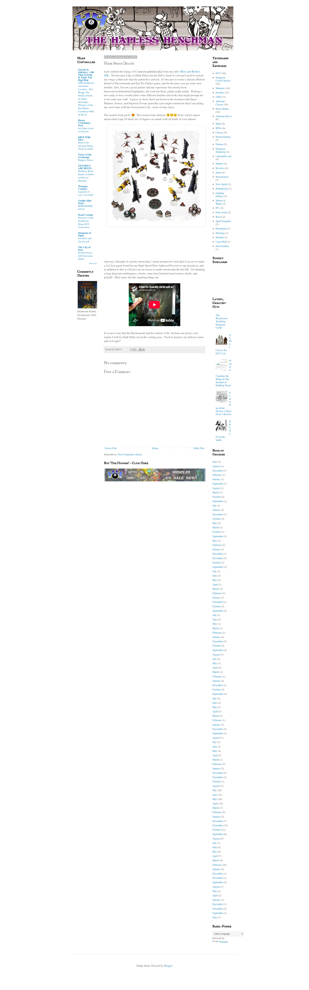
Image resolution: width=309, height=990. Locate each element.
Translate (223, 941)
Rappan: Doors (85, 159)
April (215, 584)
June (214, 461)
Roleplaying (222, 188)
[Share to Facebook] (140, 349)
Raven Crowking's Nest (84, 122)
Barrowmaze (222, 176)
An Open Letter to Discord (86, 129)
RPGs (219, 128)
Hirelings (220, 233)
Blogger (168, 965)
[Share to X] (137, 349)
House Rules (222, 108)
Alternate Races (224, 116)
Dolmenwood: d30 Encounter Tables (85, 256)
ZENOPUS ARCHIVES (85, 167)
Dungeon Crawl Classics (223, 79)
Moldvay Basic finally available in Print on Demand (86, 175)
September (217, 483)
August (216, 488)
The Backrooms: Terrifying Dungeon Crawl (222, 321)
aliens (218, 172)
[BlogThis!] (134, 349)
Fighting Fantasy (220, 194)
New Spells (221, 184)
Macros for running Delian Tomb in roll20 (85, 145)
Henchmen (221, 228)
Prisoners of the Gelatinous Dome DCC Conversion (86, 222)
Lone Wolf (221, 241)
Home (155, 448)
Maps (218, 123)
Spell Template (223, 221)
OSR (218, 96)
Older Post (198, 448)
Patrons (219, 144)
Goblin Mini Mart (84, 202)
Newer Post (111, 448)
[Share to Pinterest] (143, 349)
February (217, 474)
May (214, 523)
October (216, 496)
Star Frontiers (222, 246)
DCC (218, 73)
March (215, 492)
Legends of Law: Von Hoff (85, 193)
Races (219, 216)
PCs (218, 207)
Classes (219, 132)
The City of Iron (84, 248)
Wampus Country (83, 187)
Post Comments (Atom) (130, 454)
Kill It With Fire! (84, 138)
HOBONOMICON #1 (85, 207)
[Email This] (131, 349)
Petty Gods (221, 212)
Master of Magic (220, 202)
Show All (93, 263)
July (214, 505)
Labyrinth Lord (223, 156)
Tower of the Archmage (85, 156)
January (216, 466)
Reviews (220, 168)
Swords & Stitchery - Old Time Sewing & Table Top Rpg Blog (86, 75)
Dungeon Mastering (221, 150)
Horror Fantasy (223, 136)
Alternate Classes (220, 102)
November (217, 558)
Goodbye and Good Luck (85, 240)
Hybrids (220, 237)
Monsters (220, 88)
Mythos (219, 163)
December (217, 470)
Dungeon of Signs (84, 234)
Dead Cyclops (85, 215)
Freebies (220, 92)
